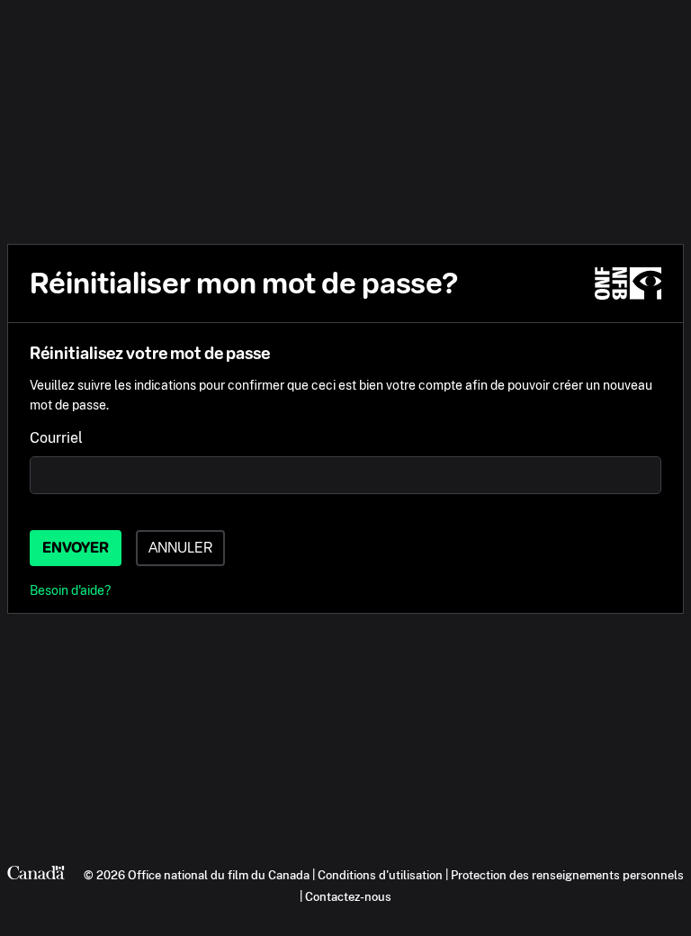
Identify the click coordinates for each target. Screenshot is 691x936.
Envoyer (75, 547)
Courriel (56, 437)
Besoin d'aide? (70, 590)
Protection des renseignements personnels (567, 875)
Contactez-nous (348, 896)
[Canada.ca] (36, 875)
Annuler (180, 547)
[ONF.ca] (628, 283)
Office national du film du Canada (219, 875)
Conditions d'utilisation (380, 875)
